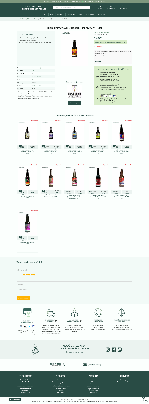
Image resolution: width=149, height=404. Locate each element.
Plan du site (60, 392)
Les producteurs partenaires (60, 382)
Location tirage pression (125, 380)
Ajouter (27, 160)
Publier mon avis (23, 298)
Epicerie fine (89, 14)
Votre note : (19, 275)
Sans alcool (71, 14)
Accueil (19, 19)
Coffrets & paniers (93, 388)
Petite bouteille (36, 86)
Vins (45, 14)
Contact (60, 390)
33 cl (33, 80)
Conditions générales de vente (61, 386)
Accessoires (101, 14)
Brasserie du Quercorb (38, 68)
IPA (33, 71)
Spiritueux (60, 14)
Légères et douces (103, 32)
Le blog (60, 384)
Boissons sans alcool (93, 386)
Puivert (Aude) (36, 77)
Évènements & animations (124, 382)
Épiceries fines (93, 390)
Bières (52, 14)
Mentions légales (61, 388)
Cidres (80, 14)
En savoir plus (74, 103)
